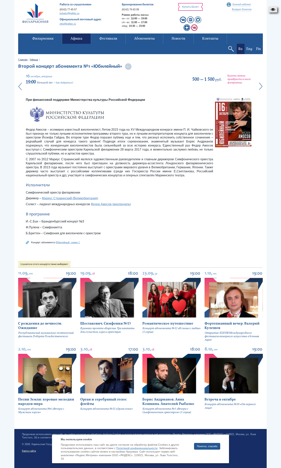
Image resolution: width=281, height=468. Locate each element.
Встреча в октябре (220, 399)
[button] (273, 9)
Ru (240, 49)
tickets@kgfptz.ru (69, 13)
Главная (23, 60)
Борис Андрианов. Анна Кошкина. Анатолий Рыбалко (168, 401)
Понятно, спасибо (207, 446)
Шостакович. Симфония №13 (105, 323)
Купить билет (190, 7)
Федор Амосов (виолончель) (111, 204)
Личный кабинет (241, 4)
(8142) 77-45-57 (68, 9)
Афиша (34, 60)
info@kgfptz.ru (68, 23)
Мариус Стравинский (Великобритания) (70, 198)
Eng (249, 49)
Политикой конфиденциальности (137, 448)
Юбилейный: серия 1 (68, 242)
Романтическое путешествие (167, 323)
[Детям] (194, 30)
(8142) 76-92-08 (130, 9)
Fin (258, 49)
